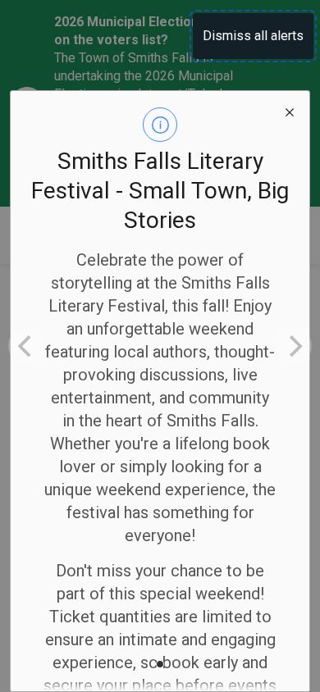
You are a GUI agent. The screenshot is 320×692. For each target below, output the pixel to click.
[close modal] (289, 110)
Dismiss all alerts (253, 35)
